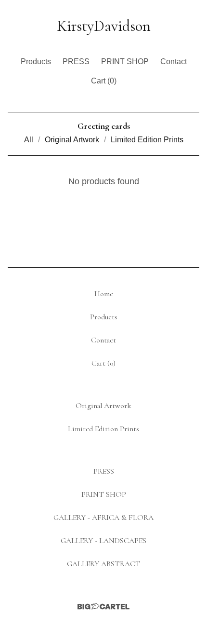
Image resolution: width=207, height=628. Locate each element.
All (28, 140)
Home (103, 294)
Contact (173, 61)
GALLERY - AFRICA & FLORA (103, 517)
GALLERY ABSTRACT (104, 564)
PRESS (76, 61)
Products (36, 61)
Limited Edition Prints (147, 140)
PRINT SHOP (125, 61)
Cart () (103, 81)
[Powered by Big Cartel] (103, 607)
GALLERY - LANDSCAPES (103, 541)
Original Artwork (72, 140)
